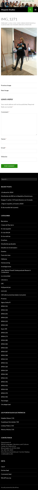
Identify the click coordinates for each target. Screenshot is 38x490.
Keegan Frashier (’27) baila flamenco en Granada (17, 200)
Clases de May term (7, 225)
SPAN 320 (4, 367)
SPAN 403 (4, 385)
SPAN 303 (4, 348)
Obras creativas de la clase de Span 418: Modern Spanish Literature (18, 24)
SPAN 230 (4, 325)
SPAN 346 (4, 382)
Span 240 (4, 329)
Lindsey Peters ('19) (7, 426)
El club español (6, 229)
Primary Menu (35, 9)
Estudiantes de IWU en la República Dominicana (16, 196)
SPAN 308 (4, 355)
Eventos (3, 251)
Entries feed (5, 470)
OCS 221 (4, 291)
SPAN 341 (4, 378)
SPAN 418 (4, 389)
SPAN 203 (4, 317)
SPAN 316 (4, 363)
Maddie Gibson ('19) (7, 418)
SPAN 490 (4, 397)
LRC (2, 283)
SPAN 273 (4, 336)
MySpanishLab (6, 287)
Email (3, 148)
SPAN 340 (4, 374)
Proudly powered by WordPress (10, 487)
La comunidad (5, 276)
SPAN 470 (4, 393)
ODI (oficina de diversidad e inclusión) (13, 295)
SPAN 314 (4, 359)
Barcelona (4, 221)
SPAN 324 (4, 370)
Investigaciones (6, 266)
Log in (3, 466)
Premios (4, 299)
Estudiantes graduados (8, 244)
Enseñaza (4, 240)
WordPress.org (6, 478)
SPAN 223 (4, 321)
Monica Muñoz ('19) (7, 429)
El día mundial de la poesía (9, 207)
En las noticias (5, 236)
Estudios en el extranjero (9, 248)
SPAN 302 (4, 344)
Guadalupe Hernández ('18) (10, 422)
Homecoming (5, 263)
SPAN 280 (4, 340)
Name (3, 139)
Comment (5, 112)
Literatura (4, 280)
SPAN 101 (4, 306)
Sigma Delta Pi (6, 302)
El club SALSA (5, 232)
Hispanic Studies (8, 10)
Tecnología (4, 401)
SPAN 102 (4, 310)
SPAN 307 (4, 351)
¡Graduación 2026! (7, 192)
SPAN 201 (4, 314)
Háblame (4, 259)
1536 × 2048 (16, 23)
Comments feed (6, 474)
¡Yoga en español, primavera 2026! (12, 204)
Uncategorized (6, 404)
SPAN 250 (4, 333)
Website (4, 157)
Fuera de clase (5, 255)
